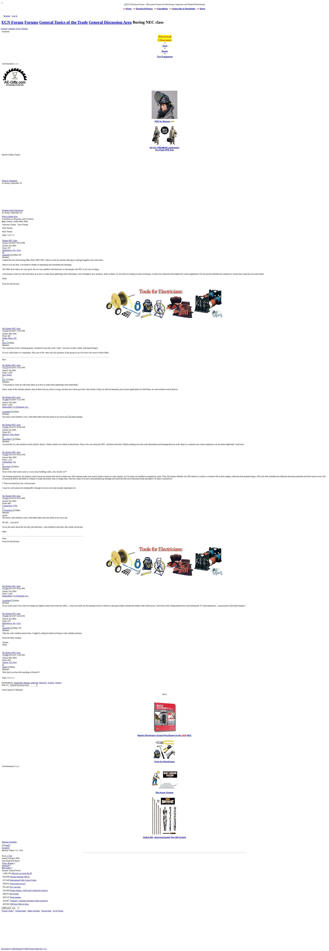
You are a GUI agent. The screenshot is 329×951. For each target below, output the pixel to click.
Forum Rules (20, 911)
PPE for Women (162, 121)
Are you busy (15, 887)
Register (7, 16)
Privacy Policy (8, 911)
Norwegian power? (18, 884)
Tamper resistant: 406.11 (20, 877)
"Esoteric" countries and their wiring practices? (29, 901)
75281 (5, 427)
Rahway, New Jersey (11, 434)
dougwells (18, 683)
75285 (5, 616)
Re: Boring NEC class (11, 328)
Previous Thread (9, 225)
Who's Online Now (10, 216)
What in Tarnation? (9, 181)
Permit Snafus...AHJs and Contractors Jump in (29, 890)
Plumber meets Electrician (12, 210)
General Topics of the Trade (63, 22)
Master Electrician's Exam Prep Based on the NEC (164, 735)
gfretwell (34, 683)
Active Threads (21, 29)
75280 (5, 400)
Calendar (11, 29)
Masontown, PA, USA (11, 250)
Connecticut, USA (9, 506)
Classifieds (162, 9)
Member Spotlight (9, 842)
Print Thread (7, 228)
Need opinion (15, 897)
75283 (5, 498)
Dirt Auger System (164, 793)
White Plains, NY (9, 338)
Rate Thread (7, 231)
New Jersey (7, 375)
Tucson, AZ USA (9, 662)
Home (129, 9)
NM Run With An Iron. (19, 904)
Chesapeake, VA (9, 462)
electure (27, 683)
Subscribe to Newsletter (183, 9)
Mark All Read (34, 911)
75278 (5, 331)
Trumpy (58, 683)
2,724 (9, 856)
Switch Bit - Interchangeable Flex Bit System (164, 837)
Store (202, 9)
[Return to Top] (2, 2)
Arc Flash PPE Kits (164, 150)
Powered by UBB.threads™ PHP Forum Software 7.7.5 (24, 949)
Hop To (5, 685)
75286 (5, 655)
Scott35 (51, 683)
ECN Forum (12, 22)
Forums (31, 22)
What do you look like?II (21, 873)
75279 (5, 367)
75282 (5, 454)
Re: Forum (14, 894)
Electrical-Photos (144, 9)
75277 (5, 243)
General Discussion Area (110, 22)
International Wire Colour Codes (23, 880)
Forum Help (46, 911)
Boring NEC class (9, 240)
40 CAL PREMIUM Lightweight (165, 148)
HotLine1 (43, 683)
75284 (5, 588)
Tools (164, 46)
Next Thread (23, 225)
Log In (14, 16)
